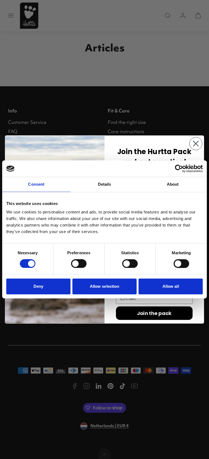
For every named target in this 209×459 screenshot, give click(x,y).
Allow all (170, 286)
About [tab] (173, 184)
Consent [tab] (36, 184)
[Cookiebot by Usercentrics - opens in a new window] (179, 168)
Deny (38, 286)
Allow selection (104, 286)
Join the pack (154, 313)
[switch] (79, 263)
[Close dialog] (196, 143)
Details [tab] (104, 184)
